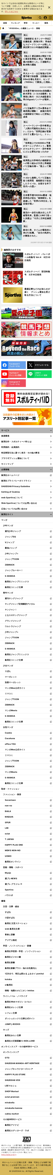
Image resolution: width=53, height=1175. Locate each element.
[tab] (26, 23)
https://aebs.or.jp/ (9, 1155)
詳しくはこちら (11, 11)
